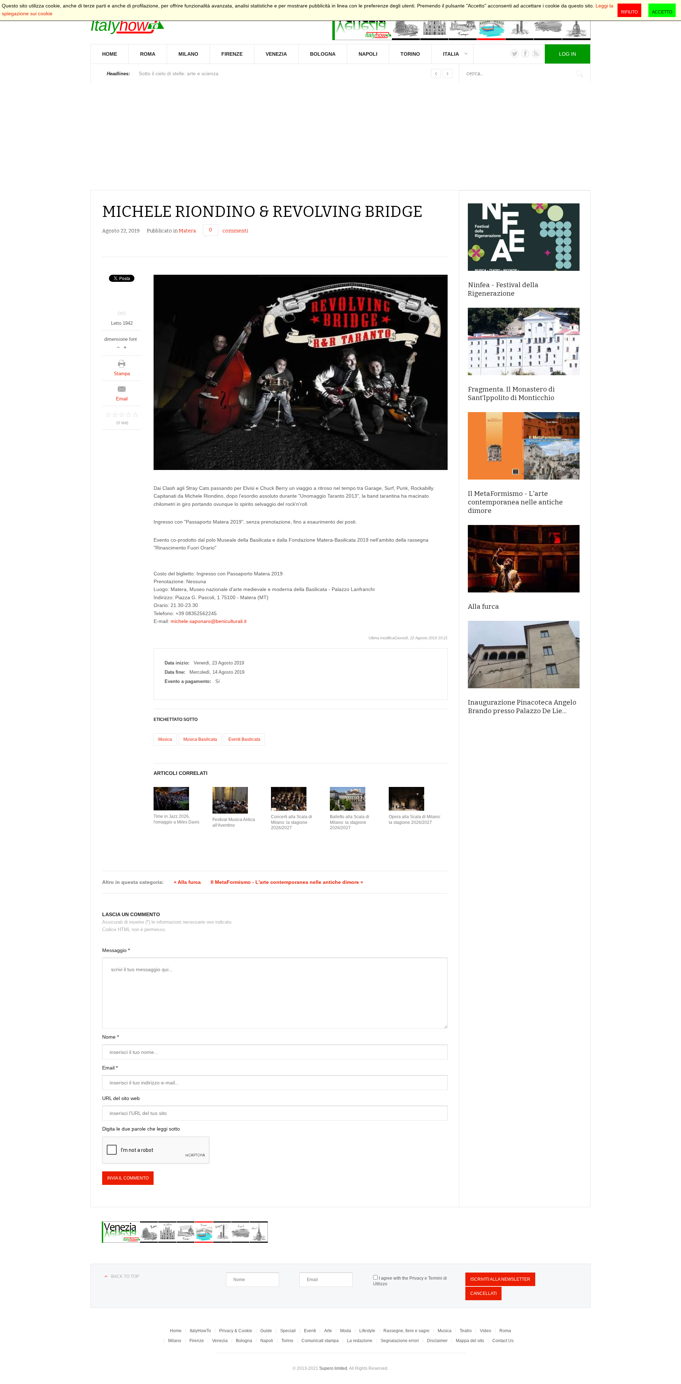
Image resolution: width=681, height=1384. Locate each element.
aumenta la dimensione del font (125, 346)
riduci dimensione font (118, 346)
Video (485, 1330)
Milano (188, 54)
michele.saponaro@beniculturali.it (209, 621)
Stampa (122, 373)
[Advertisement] (340, 136)
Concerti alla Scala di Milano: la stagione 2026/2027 (291, 822)
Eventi (310, 1330)
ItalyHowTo (200, 1330)
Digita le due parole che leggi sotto (141, 1129)
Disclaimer (437, 1340)
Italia (451, 54)
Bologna (323, 54)
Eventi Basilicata (244, 739)
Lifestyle (367, 1330)
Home (109, 54)
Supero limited (333, 1368)
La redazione (359, 1340)
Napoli (368, 54)
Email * (110, 1068)
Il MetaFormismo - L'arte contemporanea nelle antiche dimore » (287, 882)
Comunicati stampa (320, 1340)
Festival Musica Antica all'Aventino (233, 822)
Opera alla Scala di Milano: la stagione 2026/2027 (415, 819)
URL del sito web (121, 1098)
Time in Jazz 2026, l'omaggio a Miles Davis (176, 819)
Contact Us (503, 1340)
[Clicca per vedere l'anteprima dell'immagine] (301, 372)
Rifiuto (629, 12)
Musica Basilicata (200, 739)
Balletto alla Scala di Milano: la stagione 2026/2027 (349, 822)
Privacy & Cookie (235, 1330)
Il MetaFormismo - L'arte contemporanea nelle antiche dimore (515, 502)
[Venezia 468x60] (185, 1241)
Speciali (288, 1330)
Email (122, 398)
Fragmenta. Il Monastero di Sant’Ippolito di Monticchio (511, 393)
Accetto (662, 12)
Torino (410, 54)
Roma (147, 54)
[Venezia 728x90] (461, 24)
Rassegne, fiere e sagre (406, 1330)
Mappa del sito (470, 1340)
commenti (235, 231)
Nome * (110, 1037)
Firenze (232, 54)
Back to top (125, 1276)
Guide (266, 1330)
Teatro (466, 1330)
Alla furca (483, 606)
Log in (567, 54)
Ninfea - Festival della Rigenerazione (503, 289)
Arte (328, 1330)
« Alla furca (187, 882)
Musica (165, 739)
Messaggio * (116, 950)
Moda (345, 1330)
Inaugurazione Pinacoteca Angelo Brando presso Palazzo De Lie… (522, 706)
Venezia (276, 54)
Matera (187, 231)
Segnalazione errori (400, 1340)
